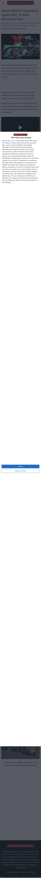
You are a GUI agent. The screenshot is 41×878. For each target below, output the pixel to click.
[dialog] (20, 439)
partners (13, 140)
